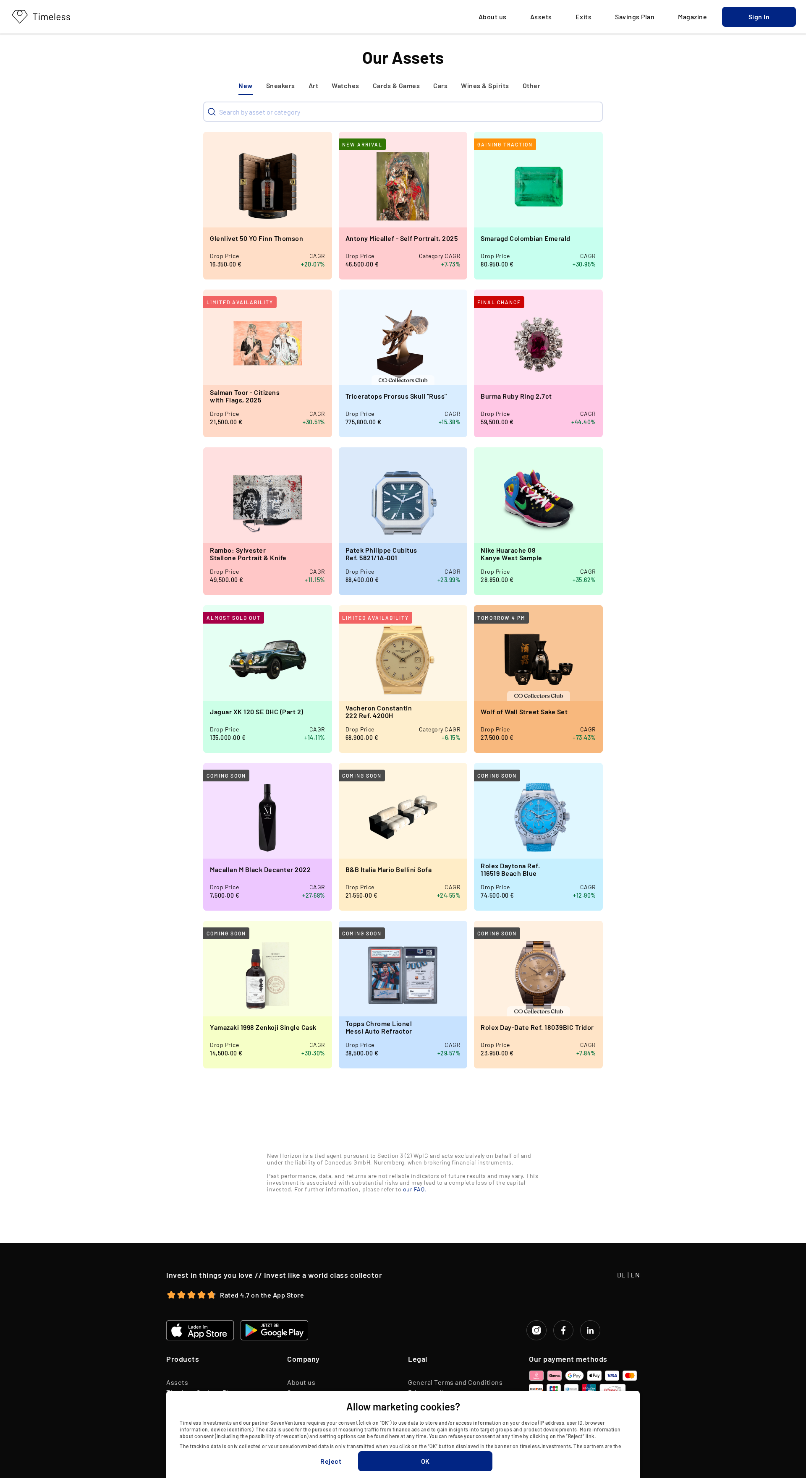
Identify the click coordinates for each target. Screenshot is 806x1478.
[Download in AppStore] (200, 1330)
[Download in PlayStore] (274, 1330)
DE (621, 1275)
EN (635, 1275)
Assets (177, 1382)
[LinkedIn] (590, 1330)
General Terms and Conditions (455, 1382)
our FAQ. (415, 1189)
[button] (759, 17)
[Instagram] (536, 1330)
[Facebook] (563, 1330)
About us (301, 1382)
